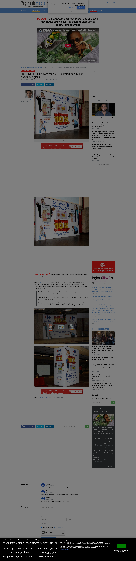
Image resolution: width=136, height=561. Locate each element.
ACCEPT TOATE (121, 546)
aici (38, 553)
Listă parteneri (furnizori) (65, 549)
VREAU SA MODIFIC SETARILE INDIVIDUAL (121, 550)
